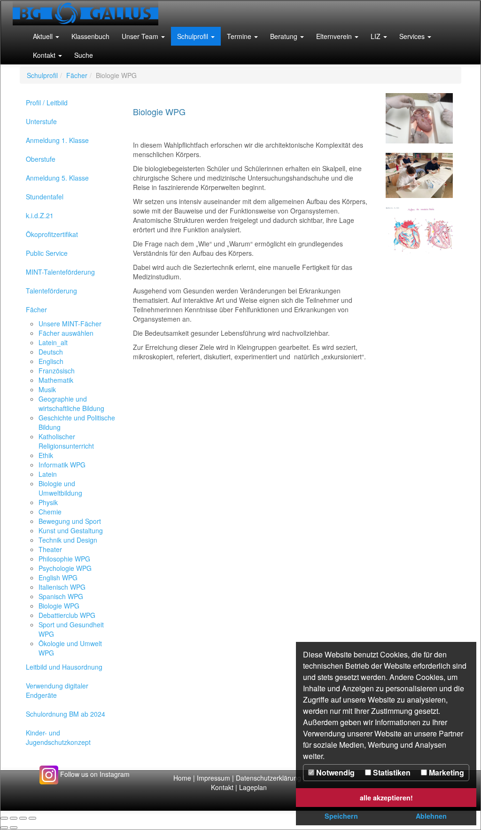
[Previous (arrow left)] (4, 827)
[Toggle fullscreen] (23, 818)
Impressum (213, 778)
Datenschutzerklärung (269, 778)
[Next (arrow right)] (13, 827)
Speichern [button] (341, 816)
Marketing (445, 772)
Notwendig (334, 772)
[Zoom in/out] (32, 818)
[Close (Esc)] (4, 818)
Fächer (76, 75)
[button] (46, 36)
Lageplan (253, 787)
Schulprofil (42, 75)
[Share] (13, 818)
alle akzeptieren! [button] (386, 797)
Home (182, 778)
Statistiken (391, 772)
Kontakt (222, 787)
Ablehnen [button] (431, 816)
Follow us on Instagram (94, 774)
